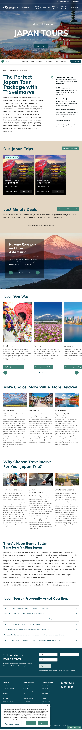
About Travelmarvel (7, 685)
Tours (32, 61)
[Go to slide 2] (23, 272)
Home (4, 70)
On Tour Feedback (46, 706)
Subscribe (74, 7)
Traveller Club (45, 688)
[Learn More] (62, 687)
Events (43, 703)
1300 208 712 (64, 2)
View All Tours (75, 61)
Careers (44, 698)
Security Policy (66, 725)
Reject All (31, 723)
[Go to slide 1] (19, 272)
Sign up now (45, 666)
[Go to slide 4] (30, 272)
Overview (25, 61)
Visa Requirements (27, 696)
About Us (6, 682)
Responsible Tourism (8, 701)
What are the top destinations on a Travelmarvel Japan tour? (27, 624)
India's (49, 582)
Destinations (12, 70)
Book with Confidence (8, 691)
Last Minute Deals (46, 701)
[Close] (48, 706)
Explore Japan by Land (12, 367)
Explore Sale (40, 46)
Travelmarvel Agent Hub (47, 691)
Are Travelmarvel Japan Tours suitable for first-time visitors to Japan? (30, 619)
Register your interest (11, 191)
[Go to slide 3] (26, 272)
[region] (25, 715)
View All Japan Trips (70, 148)
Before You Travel (28, 682)
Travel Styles (49, 61)
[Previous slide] (11, 272)
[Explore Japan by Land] (17, 322)
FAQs (56, 61)
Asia (20, 70)
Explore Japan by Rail (42, 367)
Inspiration (46, 7)
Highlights (39, 61)
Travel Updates (26, 701)
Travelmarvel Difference (8, 688)
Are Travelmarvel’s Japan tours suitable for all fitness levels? (26, 630)
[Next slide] (38, 272)
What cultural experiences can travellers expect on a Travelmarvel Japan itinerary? (35, 635)
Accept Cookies (43, 723)
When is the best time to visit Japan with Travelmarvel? (25, 613)
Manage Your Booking (28, 698)
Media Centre (6, 696)
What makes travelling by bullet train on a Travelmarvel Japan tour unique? (32, 640)
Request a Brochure (46, 685)
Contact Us (44, 696)
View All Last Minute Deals (68, 209)
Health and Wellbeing (28, 691)
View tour (26, 191)
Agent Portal (45, 693)
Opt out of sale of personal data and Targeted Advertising (12, 723)
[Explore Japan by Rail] (48, 322)
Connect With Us (47, 682)
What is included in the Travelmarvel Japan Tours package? (26, 608)
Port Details (25, 688)
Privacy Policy (71, 670)
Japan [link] (25, 70)
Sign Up (63, 61)
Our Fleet (5, 698)
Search (76, 2)
